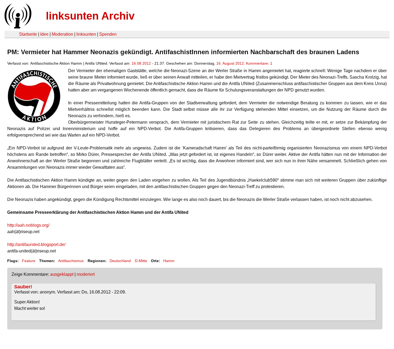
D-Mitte (141, 261)
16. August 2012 (230, 63)
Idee (44, 34)
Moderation (62, 34)
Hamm (168, 261)
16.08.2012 (141, 63)
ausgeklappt (61, 274)
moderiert (86, 274)
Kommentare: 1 (259, 63)
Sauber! (23, 286)
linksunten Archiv (90, 16)
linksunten (86, 34)
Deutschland (120, 261)
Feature (28, 261)
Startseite (28, 34)
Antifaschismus (71, 261)
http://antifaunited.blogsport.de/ (36, 244)
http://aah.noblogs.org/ (28, 225)
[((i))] (17, 27)
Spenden (108, 34)
